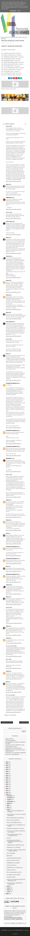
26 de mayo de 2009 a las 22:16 (13, 604)
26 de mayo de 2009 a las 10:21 (13, 530)
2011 (7, 790)
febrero (9, 890)
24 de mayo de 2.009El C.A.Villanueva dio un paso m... (16, 831)
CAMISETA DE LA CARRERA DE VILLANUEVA (15, 883)
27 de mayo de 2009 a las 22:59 (13, 643)
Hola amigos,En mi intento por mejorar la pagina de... (16, 815)
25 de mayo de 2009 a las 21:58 (13, 318)
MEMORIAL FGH (10, 43)
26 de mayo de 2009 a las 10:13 (13, 517)
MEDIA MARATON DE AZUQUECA (15, 817)
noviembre (10, 797)
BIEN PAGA (9, 855)
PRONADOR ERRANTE (11, 383)
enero (8, 891)
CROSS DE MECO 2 (11, 865)
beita (7, 184)
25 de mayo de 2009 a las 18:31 (13, 194)
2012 (7, 788)
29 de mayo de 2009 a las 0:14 (13, 712)
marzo (9, 888)
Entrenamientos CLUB (11, 746)
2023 (7, 767)
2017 (7, 779)
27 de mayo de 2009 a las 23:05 (13, 656)
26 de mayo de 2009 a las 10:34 (13, 543)
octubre (9, 799)
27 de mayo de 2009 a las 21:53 (13, 635)
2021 (7, 771)
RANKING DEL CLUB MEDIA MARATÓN (15, 752)
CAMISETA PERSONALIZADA (14, 858)
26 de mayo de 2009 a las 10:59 (13, 563)
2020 (7, 773)
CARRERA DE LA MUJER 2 (13, 862)
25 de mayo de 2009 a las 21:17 (13, 277)
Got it (19, 10)
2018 (7, 777)
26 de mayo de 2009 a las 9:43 (13, 471)
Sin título (9, 838)
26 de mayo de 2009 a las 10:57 (13, 555)
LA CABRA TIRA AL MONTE (13, 874)
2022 (7, 769)
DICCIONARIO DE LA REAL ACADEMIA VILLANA (15, 743)
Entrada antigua (24, 722)
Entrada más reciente (7, 722)
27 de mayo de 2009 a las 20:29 (13, 623)
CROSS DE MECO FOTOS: (13, 860)
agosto (9, 803)
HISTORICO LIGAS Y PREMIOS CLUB (14, 745)
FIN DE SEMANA (11, 853)
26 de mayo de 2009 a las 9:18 (13, 455)
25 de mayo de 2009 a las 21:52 (13, 309)
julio (8, 805)
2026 (7, 762)
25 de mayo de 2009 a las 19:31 (13, 234)
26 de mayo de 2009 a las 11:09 (13, 571)
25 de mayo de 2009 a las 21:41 (13, 292)
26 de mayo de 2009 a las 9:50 (13, 497)
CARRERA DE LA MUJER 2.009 (14, 867)
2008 (7, 893)
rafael (7, 280)
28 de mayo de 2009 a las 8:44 (13, 668)
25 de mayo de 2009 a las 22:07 (13, 336)
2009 (7, 794)
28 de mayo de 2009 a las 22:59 (13, 692)
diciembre (10, 796)
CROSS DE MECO (11, 870)
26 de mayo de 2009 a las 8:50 (13, 427)
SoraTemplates (10, 930)
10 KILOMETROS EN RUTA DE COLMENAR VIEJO (14, 835)
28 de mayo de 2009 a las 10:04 (13, 679)
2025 (7, 764)
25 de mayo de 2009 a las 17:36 (13, 181)
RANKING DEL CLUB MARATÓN (13, 748)
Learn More (13, 10)
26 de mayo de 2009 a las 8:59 (13, 443)
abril (8, 886)
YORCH (8, 256)
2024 (7, 765)
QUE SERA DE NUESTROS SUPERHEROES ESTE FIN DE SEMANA (15, 841)
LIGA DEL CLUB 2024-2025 (12, 754)
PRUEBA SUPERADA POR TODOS (8, 88)
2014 (7, 784)
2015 (7, 782)
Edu (7, 353)
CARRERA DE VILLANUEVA (13, 847)
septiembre (10, 801)
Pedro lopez (9, 221)
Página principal (9, 739)
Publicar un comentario (10, 715)
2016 (7, 781)
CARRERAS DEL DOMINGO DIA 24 (15, 845)
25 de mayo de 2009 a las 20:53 (13, 253)
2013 (7, 786)
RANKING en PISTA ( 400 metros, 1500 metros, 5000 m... (15, 750)
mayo (8, 809)
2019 (7, 775)
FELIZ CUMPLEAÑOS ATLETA (14, 822)
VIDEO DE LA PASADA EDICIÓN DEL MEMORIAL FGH (16, 880)
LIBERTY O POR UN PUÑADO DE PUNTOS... (15, 811)
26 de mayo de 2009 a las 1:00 (13, 380)
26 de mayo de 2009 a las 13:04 (13, 594)
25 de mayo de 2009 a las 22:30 (13, 350)
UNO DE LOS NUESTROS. (13, 820)
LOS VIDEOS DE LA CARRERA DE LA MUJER (16, 825)
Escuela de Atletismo (10, 740)
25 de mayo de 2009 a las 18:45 (13, 209)
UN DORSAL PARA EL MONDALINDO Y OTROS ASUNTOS (16, 850)
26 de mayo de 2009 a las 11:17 (13, 582)
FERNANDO (9, 197)
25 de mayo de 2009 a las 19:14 (13, 218)
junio (8, 807)
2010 (7, 792)
